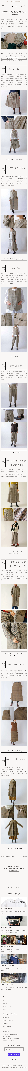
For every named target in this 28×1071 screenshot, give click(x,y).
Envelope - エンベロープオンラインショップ (15, 1065)
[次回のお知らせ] (25, 1)
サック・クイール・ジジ (7, 59)
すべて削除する (14, 871)
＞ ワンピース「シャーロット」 (14, 259)
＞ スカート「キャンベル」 (14, 751)
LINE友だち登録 (7, 1026)
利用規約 (25, 1067)
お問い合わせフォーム (8, 1040)
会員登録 (5, 1003)
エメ (18, 55)
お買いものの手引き (8, 1020)
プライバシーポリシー (17, 1067)
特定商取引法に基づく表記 (6, 1067)
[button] (3, 6)
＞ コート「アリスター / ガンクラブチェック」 (14, 654)
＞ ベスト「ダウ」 (14, 356)
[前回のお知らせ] (2, 1)
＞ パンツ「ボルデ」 (14, 452)
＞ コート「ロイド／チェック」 (14, 848)
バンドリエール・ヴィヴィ (12, 57)
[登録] (21, 1049)
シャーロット (21, 53)
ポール (8, 53)
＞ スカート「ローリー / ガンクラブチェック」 (14, 553)
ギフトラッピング (7, 1009)
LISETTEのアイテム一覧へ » (14, 887)
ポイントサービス (7, 1006)
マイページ (6, 1000)
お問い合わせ (6, 1023)
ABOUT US (6, 1017)
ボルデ (6, 55)
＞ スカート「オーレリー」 (14, 159)
